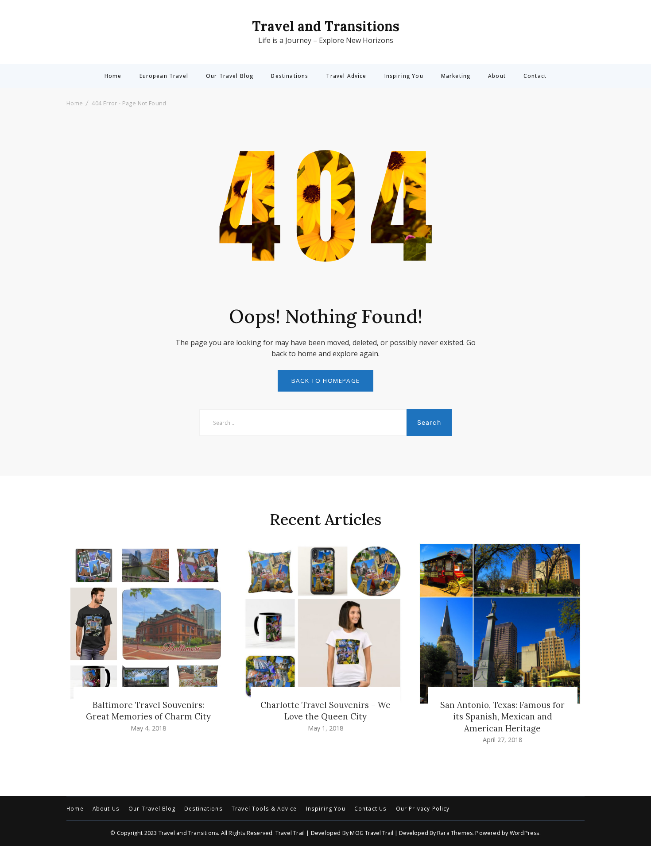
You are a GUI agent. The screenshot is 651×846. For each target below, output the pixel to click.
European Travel (164, 76)
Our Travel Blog (229, 76)
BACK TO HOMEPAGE (325, 381)
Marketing (455, 76)
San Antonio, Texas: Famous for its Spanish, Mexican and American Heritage (502, 716)
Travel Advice (346, 76)
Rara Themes (455, 833)
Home (113, 76)
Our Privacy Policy (423, 808)
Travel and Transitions (325, 26)
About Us (106, 808)
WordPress (524, 833)
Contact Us (370, 808)
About (497, 76)
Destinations (289, 76)
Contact (534, 76)
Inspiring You (403, 76)
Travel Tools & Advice (264, 808)
